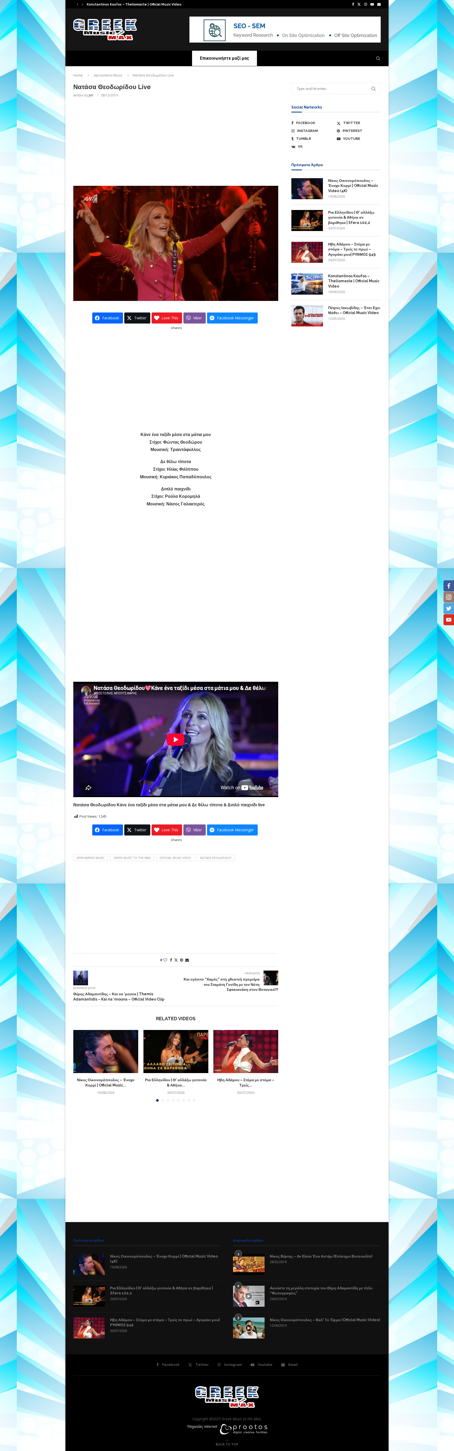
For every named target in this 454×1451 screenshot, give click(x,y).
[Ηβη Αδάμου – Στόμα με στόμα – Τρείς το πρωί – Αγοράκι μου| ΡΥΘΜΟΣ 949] (245, 1051)
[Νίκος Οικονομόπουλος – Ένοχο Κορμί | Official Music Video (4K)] (105, 1051)
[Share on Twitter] (176, 959)
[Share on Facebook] (171, 959)
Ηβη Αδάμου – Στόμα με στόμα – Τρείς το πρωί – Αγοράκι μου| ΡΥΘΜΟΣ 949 (352, 249)
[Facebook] (353, 4)
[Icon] (249, 1296)
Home (78, 75)
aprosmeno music (91, 858)
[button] (77, 4)
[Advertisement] (175, 141)
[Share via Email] (187, 959)
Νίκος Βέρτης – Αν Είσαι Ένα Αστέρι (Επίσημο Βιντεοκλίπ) (321, 1256)
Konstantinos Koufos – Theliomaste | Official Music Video (353, 281)
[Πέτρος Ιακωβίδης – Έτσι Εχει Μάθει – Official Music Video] (307, 315)
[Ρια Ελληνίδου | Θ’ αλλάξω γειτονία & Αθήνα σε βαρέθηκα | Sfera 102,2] (175, 1051)
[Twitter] (359, 4)
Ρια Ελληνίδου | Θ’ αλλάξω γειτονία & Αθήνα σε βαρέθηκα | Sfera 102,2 (351, 217)
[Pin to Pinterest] (181, 959)
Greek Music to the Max (132, 858)
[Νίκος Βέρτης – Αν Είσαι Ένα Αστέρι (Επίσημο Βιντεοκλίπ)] (249, 1264)
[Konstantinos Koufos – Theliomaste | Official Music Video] (307, 284)
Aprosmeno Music (108, 75)
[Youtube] (372, 4)
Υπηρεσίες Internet (202, 1426)
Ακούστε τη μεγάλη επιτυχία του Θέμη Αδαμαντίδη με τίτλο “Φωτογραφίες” (321, 1290)
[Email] (379, 4)
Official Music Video (175, 858)
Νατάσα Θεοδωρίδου (215, 858)
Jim (91, 95)
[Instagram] (365, 4)
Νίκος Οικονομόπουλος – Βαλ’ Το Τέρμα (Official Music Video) (325, 1320)
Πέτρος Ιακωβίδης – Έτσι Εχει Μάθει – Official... (122, 4)
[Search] (378, 58)
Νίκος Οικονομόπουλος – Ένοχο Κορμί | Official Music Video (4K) (353, 185)
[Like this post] (165, 959)
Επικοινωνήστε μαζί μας (224, 58)
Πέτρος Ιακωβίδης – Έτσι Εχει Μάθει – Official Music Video (354, 310)
